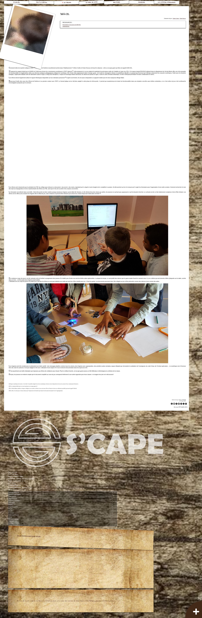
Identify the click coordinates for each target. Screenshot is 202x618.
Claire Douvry (183, 18)
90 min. (14, 483)
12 (20, 485)
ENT (18, 535)
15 (24, 480)
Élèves (16, 474)
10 (22, 480)
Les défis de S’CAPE (92, 2)
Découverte (24, 487)
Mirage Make (27, 536)
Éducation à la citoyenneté (28, 478)
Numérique (18, 478)
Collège (21, 476)
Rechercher (141, 2)
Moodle (33, 536)
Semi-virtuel (14, 472)
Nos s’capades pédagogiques (166, 2)
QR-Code (38, 536)
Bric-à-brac (116, 2)
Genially (22, 536)
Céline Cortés (176, 18)
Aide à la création (41, 2)
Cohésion (30, 487)
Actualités (16, 2)
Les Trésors (67, 3)
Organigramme (66, 26)
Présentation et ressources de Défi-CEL (72, 24)
